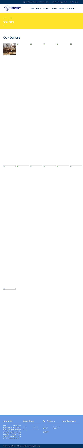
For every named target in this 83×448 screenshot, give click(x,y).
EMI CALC (54, 8)
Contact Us (36, 430)
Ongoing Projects (45, 427)
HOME (32, 8)
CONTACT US (69, 8)
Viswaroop (37, 446)
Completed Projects (56, 427)
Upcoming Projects (46, 432)
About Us (35, 427)
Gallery (25, 430)
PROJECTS (46, 8)
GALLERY (61, 8)
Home (4, 18)
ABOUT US (39, 8)
